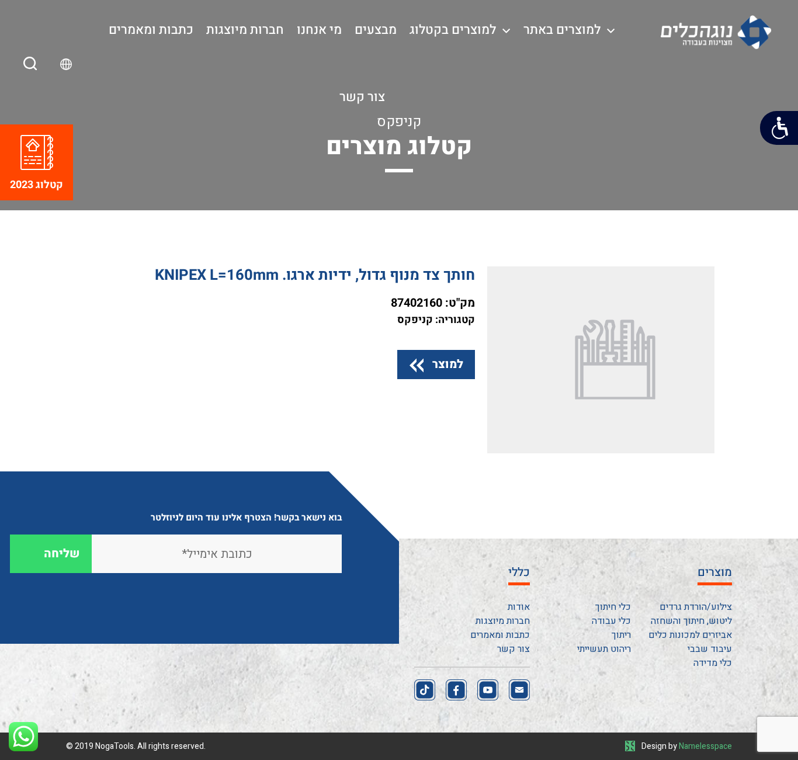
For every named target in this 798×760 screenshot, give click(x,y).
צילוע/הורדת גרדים (696, 607)
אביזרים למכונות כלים (690, 635)
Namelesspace (705, 746)
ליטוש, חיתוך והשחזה (691, 621)
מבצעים (376, 29)
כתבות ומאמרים (151, 29)
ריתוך (621, 635)
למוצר (447, 364)
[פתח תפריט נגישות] (779, 128)
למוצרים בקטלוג (453, 29)
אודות (519, 607)
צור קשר (362, 97)
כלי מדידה (712, 663)
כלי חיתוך (613, 607)
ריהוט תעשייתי (604, 649)
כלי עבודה (611, 621)
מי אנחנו (319, 29)
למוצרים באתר (562, 29)
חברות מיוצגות (245, 29)
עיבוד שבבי (710, 649)
